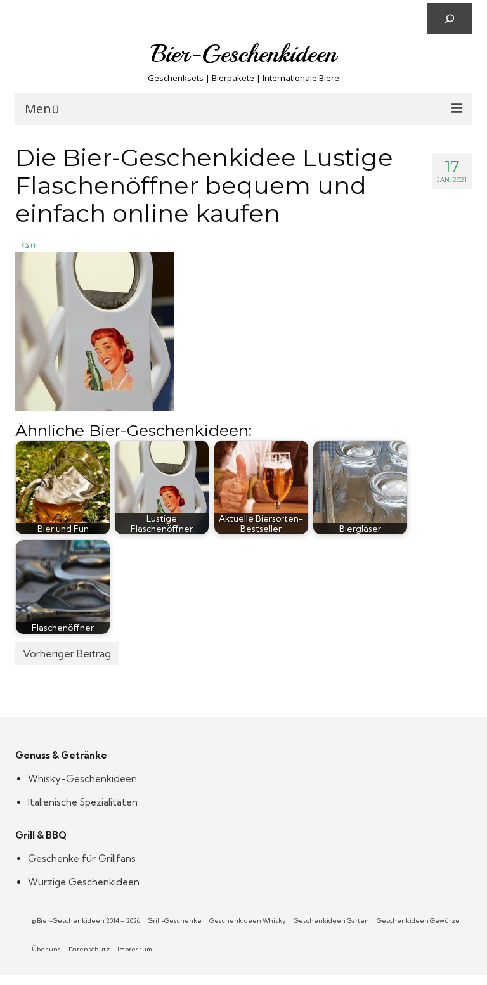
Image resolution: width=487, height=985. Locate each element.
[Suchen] (449, 18)
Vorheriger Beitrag (67, 653)
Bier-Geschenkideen (244, 54)
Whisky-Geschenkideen (82, 779)
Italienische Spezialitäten (83, 802)
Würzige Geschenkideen (84, 882)
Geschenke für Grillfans (82, 859)
